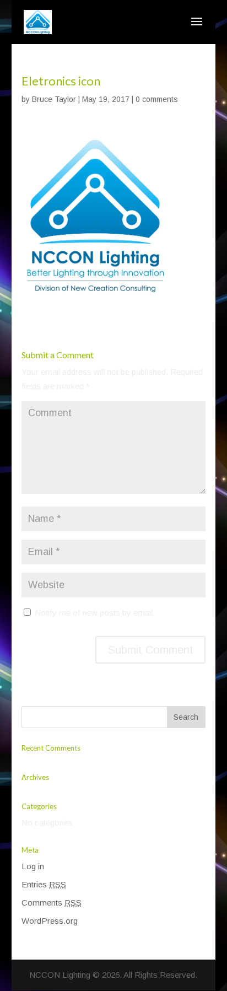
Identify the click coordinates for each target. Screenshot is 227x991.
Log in (32, 866)
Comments (51, 902)
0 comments (157, 99)
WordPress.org (49, 920)
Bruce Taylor (54, 99)
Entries (43, 884)
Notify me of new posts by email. (95, 612)
